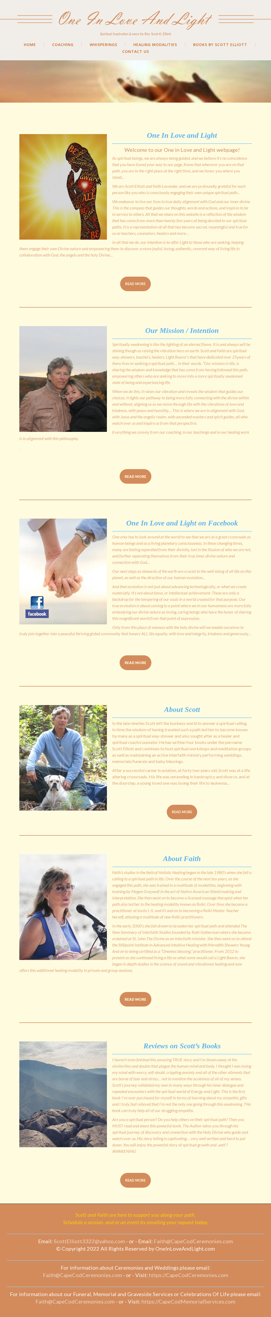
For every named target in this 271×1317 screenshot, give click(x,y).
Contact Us (135, 51)
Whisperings (103, 45)
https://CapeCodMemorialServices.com (188, 1301)
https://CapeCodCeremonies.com (188, 1275)
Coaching (63, 45)
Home (30, 45)
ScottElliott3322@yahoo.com (89, 1241)
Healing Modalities (155, 45)
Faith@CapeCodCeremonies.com (193, 1241)
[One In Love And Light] (135, 10)
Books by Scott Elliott (220, 45)
